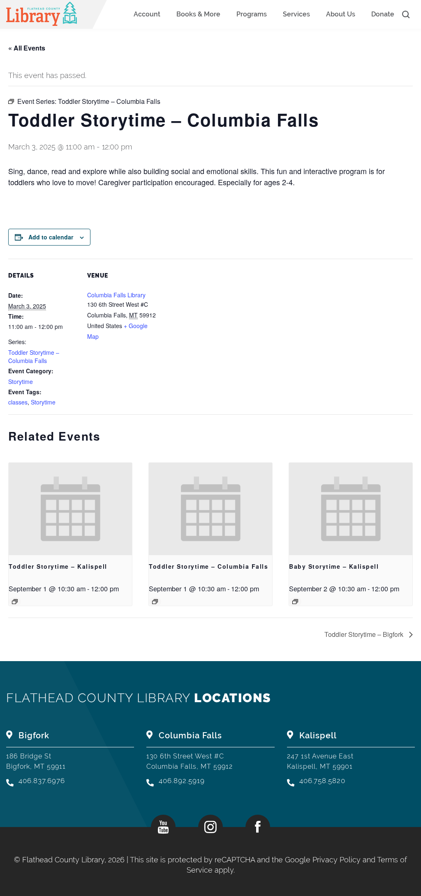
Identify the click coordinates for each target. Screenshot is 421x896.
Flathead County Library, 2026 (74, 859)
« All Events (26, 48)
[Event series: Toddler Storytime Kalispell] (15, 601)
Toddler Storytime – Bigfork (364, 634)
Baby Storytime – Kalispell (334, 566)
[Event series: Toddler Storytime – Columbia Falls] (155, 601)
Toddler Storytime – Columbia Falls (33, 356)
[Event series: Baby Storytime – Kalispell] (295, 601)
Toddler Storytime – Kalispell (58, 566)
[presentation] (70, 509)
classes (18, 402)
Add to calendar (50, 237)
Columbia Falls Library (116, 295)
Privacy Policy (336, 859)
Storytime (20, 381)
